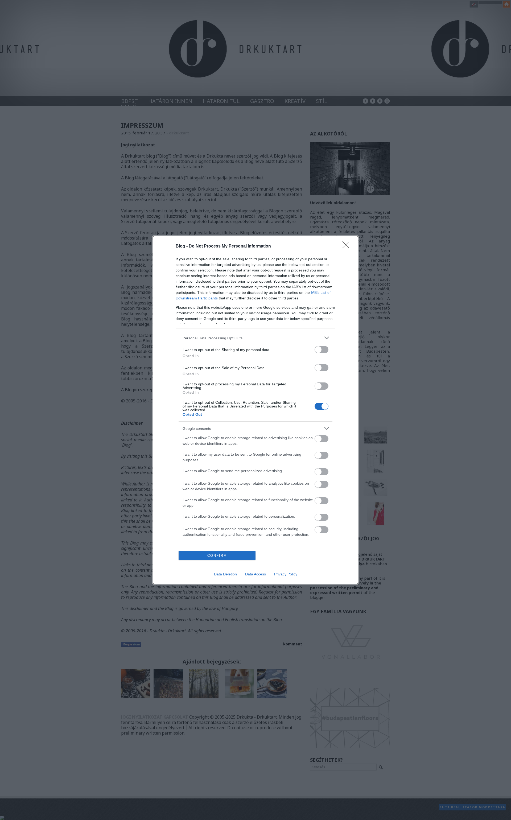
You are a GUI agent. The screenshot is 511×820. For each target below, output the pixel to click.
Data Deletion (225, 574)
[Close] (348, 246)
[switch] (321, 349)
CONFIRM (217, 556)
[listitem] (255, 338)
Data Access (255, 574)
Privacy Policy (285, 574)
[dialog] (255, 410)
